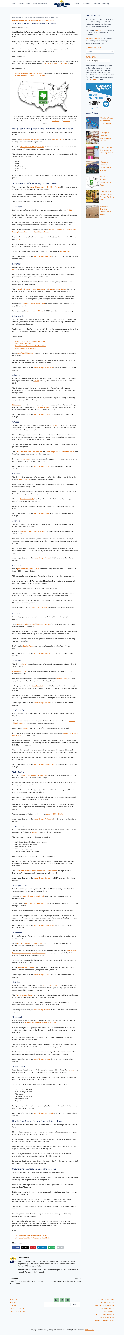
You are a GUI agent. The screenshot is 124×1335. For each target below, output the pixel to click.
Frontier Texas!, (62, 679)
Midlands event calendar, (26, 967)
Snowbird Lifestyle (48, 20)
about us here (99, 30)
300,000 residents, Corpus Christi (32, 896)
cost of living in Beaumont (42, 878)
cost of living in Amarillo (42, 653)
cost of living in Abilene (41, 703)
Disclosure (55, 121)
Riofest (17, 239)
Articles (76, 3)
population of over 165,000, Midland (30, 943)
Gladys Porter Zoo (21, 341)
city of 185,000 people (25, 353)
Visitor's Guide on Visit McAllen (34, 304)
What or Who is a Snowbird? (36, 3)
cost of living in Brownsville (43, 368)
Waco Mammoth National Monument (29, 452)
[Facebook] (56, 1300)
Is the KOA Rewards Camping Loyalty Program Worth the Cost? (26, 1280)
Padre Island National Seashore (36, 903)
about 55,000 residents (54, 814)
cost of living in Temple (41, 558)
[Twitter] (62, 1300)
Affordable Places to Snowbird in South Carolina (106, 120)
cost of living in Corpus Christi (44, 925)
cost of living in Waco (41, 466)
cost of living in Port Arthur (43, 819)
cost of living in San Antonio (43, 1113)
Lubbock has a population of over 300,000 (40, 1023)
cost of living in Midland (41, 975)
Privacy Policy (14, 1305)
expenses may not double (29, 139)
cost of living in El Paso (39, 607)
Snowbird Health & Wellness (104, 1305)
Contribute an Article (17, 1311)
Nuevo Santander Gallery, (57, 289)
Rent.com (25, 728)
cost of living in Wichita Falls (43, 764)
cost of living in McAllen (35, 311)
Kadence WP (89, 1330)
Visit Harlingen (64, 251)
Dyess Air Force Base (20, 671)
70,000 (69, 210)
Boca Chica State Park (37, 341)
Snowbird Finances (35, 20)
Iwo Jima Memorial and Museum (60, 230)
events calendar (43, 407)
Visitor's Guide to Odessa (24, 995)
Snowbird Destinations (19, 20)
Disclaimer (66, 121)
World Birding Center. (41, 232)
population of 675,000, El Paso (28, 569)
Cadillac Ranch (28, 646)
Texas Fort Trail (37, 686)
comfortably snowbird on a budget (54, 63)
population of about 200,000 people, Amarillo (33, 624)
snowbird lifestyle (57, 139)
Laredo (36, 381)
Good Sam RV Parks (27, 499)
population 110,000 (50, 985)
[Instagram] (67, 1300)
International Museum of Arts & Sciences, (30, 289)
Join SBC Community (101, 3)
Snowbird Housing (107, 1308)
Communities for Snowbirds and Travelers (30, 76)
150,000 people (24, 479)
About (13, 3)
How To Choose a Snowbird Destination (29, 73)
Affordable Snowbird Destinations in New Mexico (33, 1238)
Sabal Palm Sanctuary (23, 343)
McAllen (15, 269)
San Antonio (72, 1070)
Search (75, 1304)
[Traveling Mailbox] (100, 96)
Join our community (93, 38)
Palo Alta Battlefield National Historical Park (30, 346)
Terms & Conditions (17, 1308)
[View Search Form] (112, 3)
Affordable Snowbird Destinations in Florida (31, 1236)
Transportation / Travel (106, 1317)
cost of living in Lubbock (42, 1059)
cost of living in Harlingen (42, 256)
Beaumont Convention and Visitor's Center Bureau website (37, 871)
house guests (25, 459)
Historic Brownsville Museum (25, 348)
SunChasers (23, 1257)
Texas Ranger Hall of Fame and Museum (59, 452)
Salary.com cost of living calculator (32, 147)
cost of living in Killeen (41, 513)
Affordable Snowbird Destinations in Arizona (65, 1279)
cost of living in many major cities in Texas (44, 187)
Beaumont (35, 832)
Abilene (23, 664)
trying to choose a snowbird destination (33, 775)
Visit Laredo (16, 405)
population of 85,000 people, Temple (32, 531)
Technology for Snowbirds (104, 1314)
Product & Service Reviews (104, 1320)
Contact (21, 3)
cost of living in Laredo (41, 414)
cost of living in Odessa (42, 1010)
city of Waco (54, 425)
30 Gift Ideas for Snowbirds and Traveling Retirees (106, 150)
